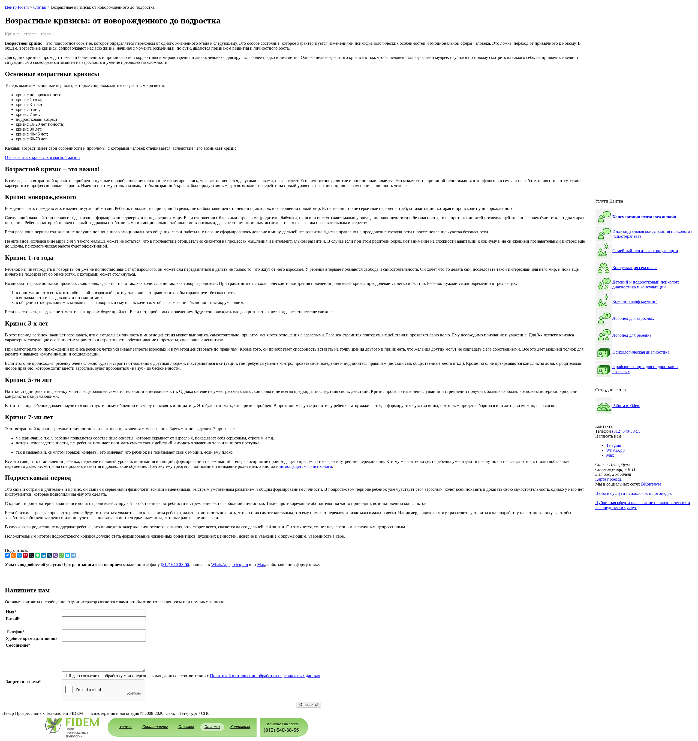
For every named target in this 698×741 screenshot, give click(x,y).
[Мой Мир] (19, 555)
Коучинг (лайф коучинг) (634, 301)
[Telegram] (73, 555)
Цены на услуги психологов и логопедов (633, 493)
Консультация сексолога (634, 267)
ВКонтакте (651, 484)
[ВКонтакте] (7, 555)
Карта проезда (608, 479)
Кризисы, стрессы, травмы (30, 34)
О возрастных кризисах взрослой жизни (42, 157)
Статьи (39, 7)
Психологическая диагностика (640, 352)
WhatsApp (220, 564)
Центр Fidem (17, 7)
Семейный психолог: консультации (645, 250)
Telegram (240, 564)
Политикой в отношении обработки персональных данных (265, 675)
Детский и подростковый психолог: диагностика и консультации (645, 284)
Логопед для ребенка (631, 335)
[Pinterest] (25, 555)
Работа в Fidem (626, 405)
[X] (31, 555)
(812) (175, 564)
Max (261, 564)
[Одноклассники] (13, 555)
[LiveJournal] (49, 555)
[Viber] (55, 555)
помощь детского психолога (306, 466)
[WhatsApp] (61, 555)
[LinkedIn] (43, 555)
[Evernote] (37, 555)
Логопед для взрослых (633, 318)
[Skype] (67, 555)
